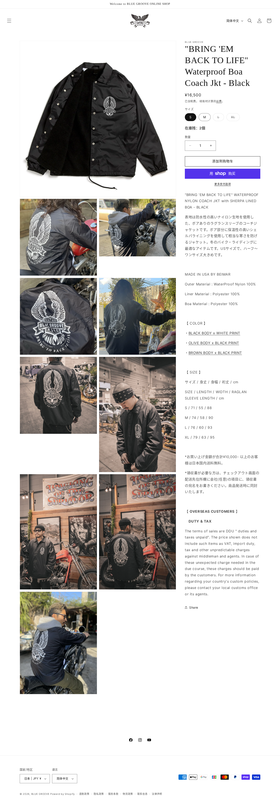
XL (234, 118)
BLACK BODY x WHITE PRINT (214, 333)
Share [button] (193, 607)
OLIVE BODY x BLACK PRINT (214, 343)
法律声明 (157, 793)
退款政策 (84, 793)
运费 (219, 101)
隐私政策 (99, 793)
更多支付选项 (222, 184)
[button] (9, 21)
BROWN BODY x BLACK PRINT (215, 352)
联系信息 (142, 793)
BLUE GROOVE (40, 793)
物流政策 (128, 793)
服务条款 (113, 793)
